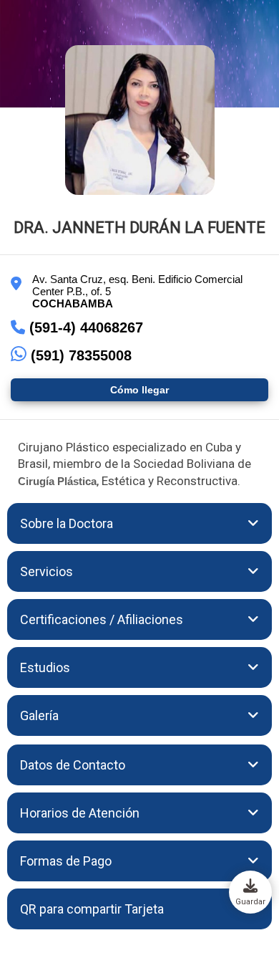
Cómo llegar (139, 390)
